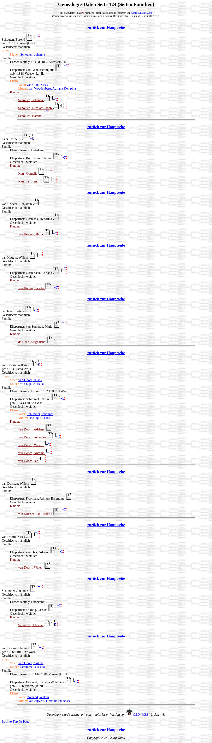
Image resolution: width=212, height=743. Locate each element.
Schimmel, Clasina (30, 625)
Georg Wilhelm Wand (141, 12)
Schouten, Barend (30, 116)
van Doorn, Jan (28, 461)
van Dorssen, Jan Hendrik (35, 514)
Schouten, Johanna (32, 54)
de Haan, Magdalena (32, 342)
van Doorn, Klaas (30, 380)
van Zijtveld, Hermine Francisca (50, 701)
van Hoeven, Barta (31, 234)
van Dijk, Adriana (32, 383)
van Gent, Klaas (37, 84)
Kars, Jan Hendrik (30, 181)
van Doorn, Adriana (31, 429)
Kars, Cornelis (28, 173)
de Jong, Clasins (39, 418)
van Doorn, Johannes (32, 437)
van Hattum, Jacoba (31, 288)
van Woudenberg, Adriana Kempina (52, 88)
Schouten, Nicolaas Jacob (35, 108)
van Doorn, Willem (31, 445)
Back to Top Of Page (15, 721)
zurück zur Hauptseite (106, 27)
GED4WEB (140, 714)
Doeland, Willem (38, 697)
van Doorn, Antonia (31, 453)
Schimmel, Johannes (40, 414)
